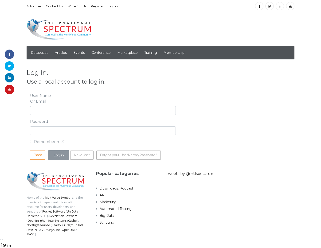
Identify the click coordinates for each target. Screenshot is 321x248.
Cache (72, 220)
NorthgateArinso (38, 225)
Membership (174, 52)
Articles (61, 52)
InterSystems (57, 220)
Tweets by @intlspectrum (190, 173)
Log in (113, 6)
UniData (72, 211)
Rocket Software (53, 211)
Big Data (107, 215)
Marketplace (127, 52)
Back (38, 155)
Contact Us (54, 6)
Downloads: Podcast (116, 188)
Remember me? (49, 142)
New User (82, 155)
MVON (32, 230)
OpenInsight (36, 220)
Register (97, 6)
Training (150, 52)
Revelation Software (63, 216)
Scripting (107, 222)
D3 (44, 216)
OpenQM (68, 230)
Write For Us (76, 6)
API (103, 195)
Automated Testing (116, 209)
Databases (39, 52)
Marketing (108, 202)
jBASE (30, 234)
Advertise (34, 6)
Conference (101, 52)
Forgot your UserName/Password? (128, 155)
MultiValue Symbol (58, 197)
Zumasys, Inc (51, 230)
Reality (56, 225)
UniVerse (33, 216)
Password (39, 121)
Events (79, 52)
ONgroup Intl (73, 225)
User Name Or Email (40, 98)
